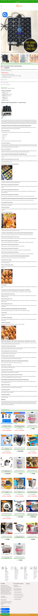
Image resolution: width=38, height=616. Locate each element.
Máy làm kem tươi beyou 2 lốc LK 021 (20, 492)
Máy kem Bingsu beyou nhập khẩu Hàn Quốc (7, 471)
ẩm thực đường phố (8, 63)
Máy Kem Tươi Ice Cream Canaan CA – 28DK (7, 426)
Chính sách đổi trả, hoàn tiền (18, 594)
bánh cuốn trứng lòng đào (12, 81)
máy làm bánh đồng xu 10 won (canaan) (7, 492)
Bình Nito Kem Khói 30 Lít (19, 470)
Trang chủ (2, 63)
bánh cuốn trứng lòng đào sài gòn (19, 81)
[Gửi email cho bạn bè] (6, 84)
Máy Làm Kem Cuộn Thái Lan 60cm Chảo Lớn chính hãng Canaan (32, 514)
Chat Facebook (5, 611)
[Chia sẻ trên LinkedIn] (9, 84)
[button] (1, 6)
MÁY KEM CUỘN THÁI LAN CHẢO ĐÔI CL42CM (19, 537)
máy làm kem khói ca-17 (32, 536)
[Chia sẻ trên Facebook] (3, 84)
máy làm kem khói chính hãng (7, 536)
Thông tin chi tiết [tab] (4, 88)
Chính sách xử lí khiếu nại (18, 597)
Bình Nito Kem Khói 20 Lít (19, 556)
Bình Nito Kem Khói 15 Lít (32, 425)
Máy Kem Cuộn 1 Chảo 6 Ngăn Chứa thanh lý (7, 557)
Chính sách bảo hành (17, 599)
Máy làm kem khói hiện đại (32, 470)
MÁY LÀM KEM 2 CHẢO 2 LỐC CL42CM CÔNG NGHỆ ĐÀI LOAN (20, 426)
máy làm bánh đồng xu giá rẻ (7, 513)
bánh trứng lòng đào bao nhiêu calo (26, 63)
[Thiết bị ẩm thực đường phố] (19, 6)
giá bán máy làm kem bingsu (19, 513)
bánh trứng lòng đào (15, 63)
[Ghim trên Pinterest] (8, 84)
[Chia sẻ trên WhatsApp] (1, 84)
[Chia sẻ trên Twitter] (4, 84)
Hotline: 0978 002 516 (6, 614)
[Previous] (3, 32)
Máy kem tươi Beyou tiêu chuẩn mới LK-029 (7, 448)
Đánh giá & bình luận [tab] (11, 88)
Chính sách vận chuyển (17, 592)
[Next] (36, 32)
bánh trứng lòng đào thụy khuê (4, 82)
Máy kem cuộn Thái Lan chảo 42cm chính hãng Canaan (32, 492)
